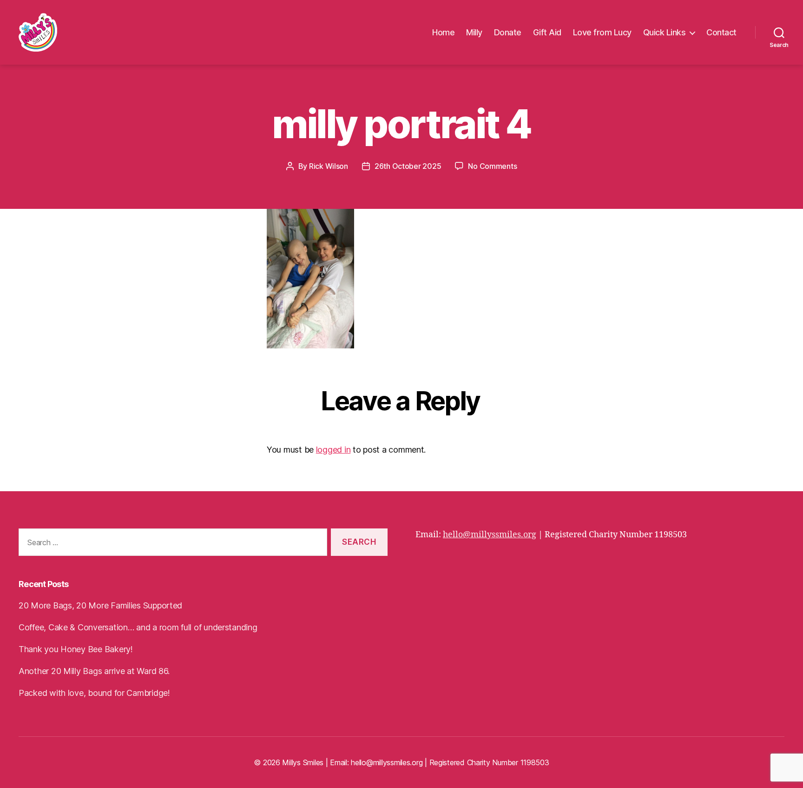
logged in (333, 449)
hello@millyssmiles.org (489, 534)
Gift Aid (547, 32)
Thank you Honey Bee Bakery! (76, 649)
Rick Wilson (328, 166)
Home (443, 32)
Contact (721, 32)
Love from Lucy (602, 32)
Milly (474, 32)
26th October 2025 (408, 166)
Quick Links (664, 32)
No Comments (492, 166)
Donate (507, 32)
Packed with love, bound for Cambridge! (94, 693)
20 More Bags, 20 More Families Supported (100, 605)
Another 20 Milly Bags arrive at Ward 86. (94, 671)
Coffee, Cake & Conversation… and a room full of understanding (138, 627)
